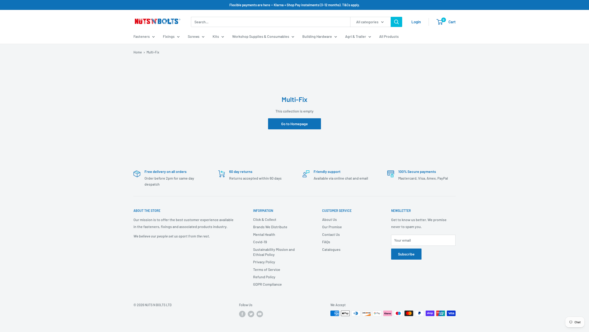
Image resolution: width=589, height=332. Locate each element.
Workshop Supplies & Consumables (260, 36)
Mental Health (264, 234)
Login (416, 21)
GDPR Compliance (267, 284)
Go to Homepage (294, 124)
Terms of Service (266, 269)
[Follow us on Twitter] (251, 314)
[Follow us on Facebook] (242, 314)
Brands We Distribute (270, 227)
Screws (193, 36)
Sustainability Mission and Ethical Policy (274, 252)
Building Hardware (317, 36)
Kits (216, 36)
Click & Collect (264, 219)
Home (137, 52)
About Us (329, 219)
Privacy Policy (264, 262)
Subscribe (406, 254)
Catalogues (331, 249)
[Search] (396, 22)
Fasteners (141, 36)
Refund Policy (264, 277)
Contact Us (331, 234)
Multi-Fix (153, 52)
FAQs (326, 242)
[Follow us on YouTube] (260, 314)
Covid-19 (260, 242)
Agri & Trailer (355, 36)
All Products (389, 36)
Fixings (169, 36)
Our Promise (332, 227)
